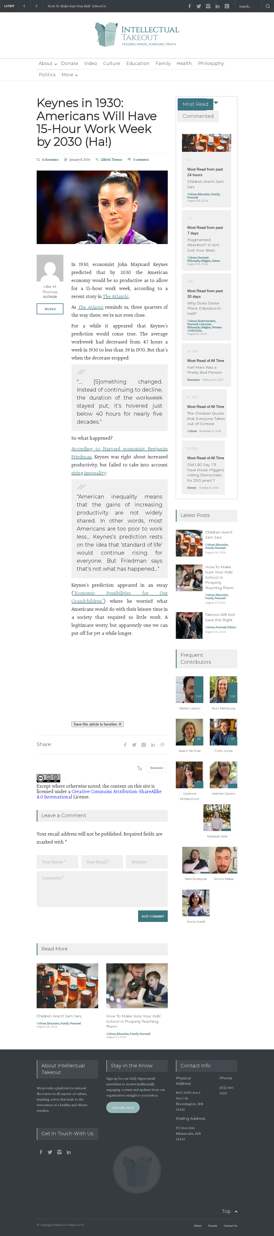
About (46, 63)
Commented (198, 116)
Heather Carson (223, 793)
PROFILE (50, 309)
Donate (69, 63)
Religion (206, 260)
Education (138, 63)
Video (90, 63)
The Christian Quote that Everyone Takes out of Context (206, 418)
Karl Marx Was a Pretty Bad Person (204, 370)
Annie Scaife (196, 922)
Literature (205, 324)
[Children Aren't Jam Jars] (67, 986)
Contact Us (230, 1225)
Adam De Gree (190, 751)
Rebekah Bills (217, 836)
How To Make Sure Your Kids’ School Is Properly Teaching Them (76, 6)
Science (216, 260)
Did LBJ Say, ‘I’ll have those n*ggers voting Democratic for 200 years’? (205, 472)
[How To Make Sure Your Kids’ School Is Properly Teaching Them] (137, 986)
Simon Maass (224, 879)
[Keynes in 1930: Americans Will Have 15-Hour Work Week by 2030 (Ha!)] (102, 207)
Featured (75, 1023)
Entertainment (206, 321)
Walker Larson (189, 708)
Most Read (195, 104)
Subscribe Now (123, 1107)
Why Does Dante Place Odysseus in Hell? (204, 308)
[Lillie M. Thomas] (50, 268)
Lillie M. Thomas (111, 159)
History (191, 487)
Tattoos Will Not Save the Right (220, 617)
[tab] (192, 104)
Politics (47, 74)
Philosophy (211, 63)
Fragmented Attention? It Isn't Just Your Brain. (203, 245)
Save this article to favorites (96, 724)
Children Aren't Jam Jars (59, 1016)
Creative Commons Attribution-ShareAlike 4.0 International (99, 793)
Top (226, 1211)
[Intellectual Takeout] (137, 38)
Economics (52, 159)
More (67, 74)
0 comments (141, 159)
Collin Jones (224, 751)
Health (184, 63)
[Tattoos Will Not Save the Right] (189, 625)
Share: (44, 744)
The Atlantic (116, 296)
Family (163, 63)
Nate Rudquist (196, 879)
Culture (111, 63)
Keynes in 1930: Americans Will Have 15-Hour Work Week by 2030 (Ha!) (97, 122)
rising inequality (88, 473)
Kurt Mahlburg (223, 708)
